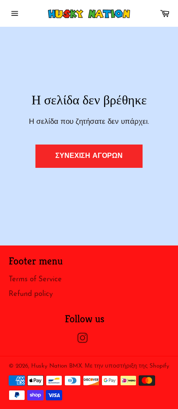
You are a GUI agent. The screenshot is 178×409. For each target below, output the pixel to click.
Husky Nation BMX (56, 366)
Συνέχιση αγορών (89, 156)
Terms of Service (35, 279)
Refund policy (31, 294)
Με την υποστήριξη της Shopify (127, 366)
